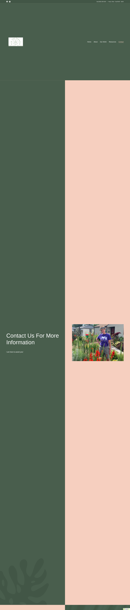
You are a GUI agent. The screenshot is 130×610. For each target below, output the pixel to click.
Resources (112, 42)
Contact (121, 42)
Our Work (103, 42)
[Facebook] (7, 1)
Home (89, 42)
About (96, 42)
